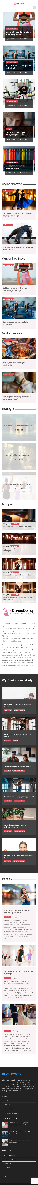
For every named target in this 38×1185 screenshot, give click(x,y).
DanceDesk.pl (13, 39)
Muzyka (9, 129)
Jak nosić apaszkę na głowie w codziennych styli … (15, 826)
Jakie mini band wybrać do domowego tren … (18, 33)
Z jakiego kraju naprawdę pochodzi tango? (18, 575)
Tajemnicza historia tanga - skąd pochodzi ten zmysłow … (18, 550)
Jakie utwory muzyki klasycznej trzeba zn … (16, 133)
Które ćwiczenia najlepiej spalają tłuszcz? (19, 797)
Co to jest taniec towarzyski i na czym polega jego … (17, 214)
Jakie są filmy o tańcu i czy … (19, 455)
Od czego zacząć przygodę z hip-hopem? (18, 526)
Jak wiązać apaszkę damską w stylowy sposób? (17, 397)
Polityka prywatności (12, 1113)
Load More (19, 1060)
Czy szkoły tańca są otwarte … (19, 484)
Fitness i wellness (12, 28)
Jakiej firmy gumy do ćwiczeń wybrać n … (15, 167)
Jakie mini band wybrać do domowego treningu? (15, 289)
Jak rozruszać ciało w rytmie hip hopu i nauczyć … (17, 735)
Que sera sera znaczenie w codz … (19, 426)
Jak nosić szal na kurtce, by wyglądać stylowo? (17, 705)
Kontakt (7, 1105)
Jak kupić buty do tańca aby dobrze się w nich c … (17, 911)
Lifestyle (7, 1168)
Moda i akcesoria (8, 340)
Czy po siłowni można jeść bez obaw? (17, 767)
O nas (6, 1100)
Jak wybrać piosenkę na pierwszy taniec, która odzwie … (18, 598)
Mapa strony (9, 1109)
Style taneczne (8, 191)
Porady (15, 740)
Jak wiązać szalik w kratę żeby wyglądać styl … (18, 856)
